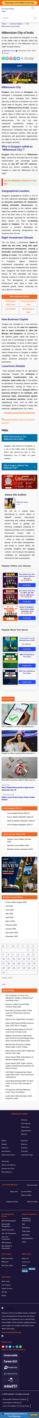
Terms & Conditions (10, 1406)
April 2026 (9, 917)
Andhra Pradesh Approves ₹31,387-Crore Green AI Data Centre (19, 1031)
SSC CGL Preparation (6, 1238)
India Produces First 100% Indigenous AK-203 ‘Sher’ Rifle (20, 1052)
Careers (28, 1270)
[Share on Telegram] (7, 58)
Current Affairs (26, 1191)
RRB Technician (7, 1258)
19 (14, 963)
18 (9, 963)
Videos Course (7, 1288)
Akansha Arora (9, 51)
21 (24, 963)
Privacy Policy (24, 1406)
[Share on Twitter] (18, 58)
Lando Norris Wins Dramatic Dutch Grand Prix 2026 (19, 1097)
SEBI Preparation (8, 1230)
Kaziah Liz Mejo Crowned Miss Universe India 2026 (17, 1005)
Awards (4, 1144)
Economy (24, 1151)
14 (24, 959)
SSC (23, 1224)
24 (4, 968)
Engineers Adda (12, 1201)
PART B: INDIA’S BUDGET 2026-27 (21, 821)
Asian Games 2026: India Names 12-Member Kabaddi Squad (20, 1058)
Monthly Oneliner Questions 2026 (20, 849)
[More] (33, 8)
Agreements (6, 1151)
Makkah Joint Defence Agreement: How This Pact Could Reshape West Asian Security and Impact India (20, 1038)
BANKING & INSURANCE (26, 1220)
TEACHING (26, 1231)
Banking (24, 1134)
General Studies (16, 24)
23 (34, 963)
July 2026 (9, 906)
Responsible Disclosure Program (15, 1399)
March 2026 (10, 921)
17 (3, 963)
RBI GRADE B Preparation (7, 1247)
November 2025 (12, 936)
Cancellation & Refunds (11, 1402)
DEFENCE (25, 1235)
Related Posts (8, 699)
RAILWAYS (26, 1228)
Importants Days (27, 1155)
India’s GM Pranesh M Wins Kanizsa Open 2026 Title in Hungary (20, 1024)
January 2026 (11, 929)
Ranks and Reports (9, 1165)
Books (4, 1295)
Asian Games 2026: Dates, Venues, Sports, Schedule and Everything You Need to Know (20, 1065)
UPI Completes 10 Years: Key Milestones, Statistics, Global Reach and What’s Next (19, 998)
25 (9, 968)
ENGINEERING (27, 1238)
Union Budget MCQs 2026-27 (18, 813)
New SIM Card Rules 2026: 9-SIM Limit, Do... (19, 780)
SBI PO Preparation (9, 1221)
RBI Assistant (6, 1242)
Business (24, 1140)
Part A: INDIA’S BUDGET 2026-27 (20, 817)
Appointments (26, 1130)
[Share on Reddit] (10, 58)
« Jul (3, 984)
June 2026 (10, 910)
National (24, 1120)
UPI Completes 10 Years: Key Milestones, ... (18, 726)
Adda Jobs (14, 1191)
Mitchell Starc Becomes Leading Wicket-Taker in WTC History (18, 1046)
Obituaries (5, 1161)
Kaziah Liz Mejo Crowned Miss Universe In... (19, 753)
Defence (24, 1144)
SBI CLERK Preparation (6, 1225)
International (25, 1123)
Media (24, 1265)
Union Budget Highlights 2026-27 (20, 825)
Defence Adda (26, 1195)
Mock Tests (6, 1281)
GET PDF (33, 1415)
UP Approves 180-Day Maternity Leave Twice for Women (18, 1091)
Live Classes (6, 1285)
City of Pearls (10, 309)
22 (29, 963)
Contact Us (26, 1262)
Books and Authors (8, 1155)
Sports (4, 1140)
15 (29, 959)
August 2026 (16, 902)
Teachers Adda (32, 1185)
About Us (25, 1258)
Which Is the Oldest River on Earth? (20, 1019)
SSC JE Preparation (9, 1233)
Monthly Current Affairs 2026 (18, 845)
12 (14, 959)
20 (19, 963)
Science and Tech (8, 1168)
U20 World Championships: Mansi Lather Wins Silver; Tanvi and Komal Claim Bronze (19, 1074)
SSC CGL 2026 (7, 1265)
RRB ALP (5, 1262)
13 (19, 959)
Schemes (5, 1148)
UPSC (24, 1242)
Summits (24, 1148)
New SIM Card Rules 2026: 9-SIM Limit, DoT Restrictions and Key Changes (19, 1013)
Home (4, 24)
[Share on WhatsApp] (3, 58)
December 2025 (12, 933)
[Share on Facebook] (14, 58)
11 (8, 959)
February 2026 (11, 925)
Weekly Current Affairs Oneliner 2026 (19, 840)
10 (3, 959)
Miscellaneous (7, 1172)
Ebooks (4, 1292)
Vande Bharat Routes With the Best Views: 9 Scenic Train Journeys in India (19, 1083)
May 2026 (9, 914)
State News (25, 1127)
